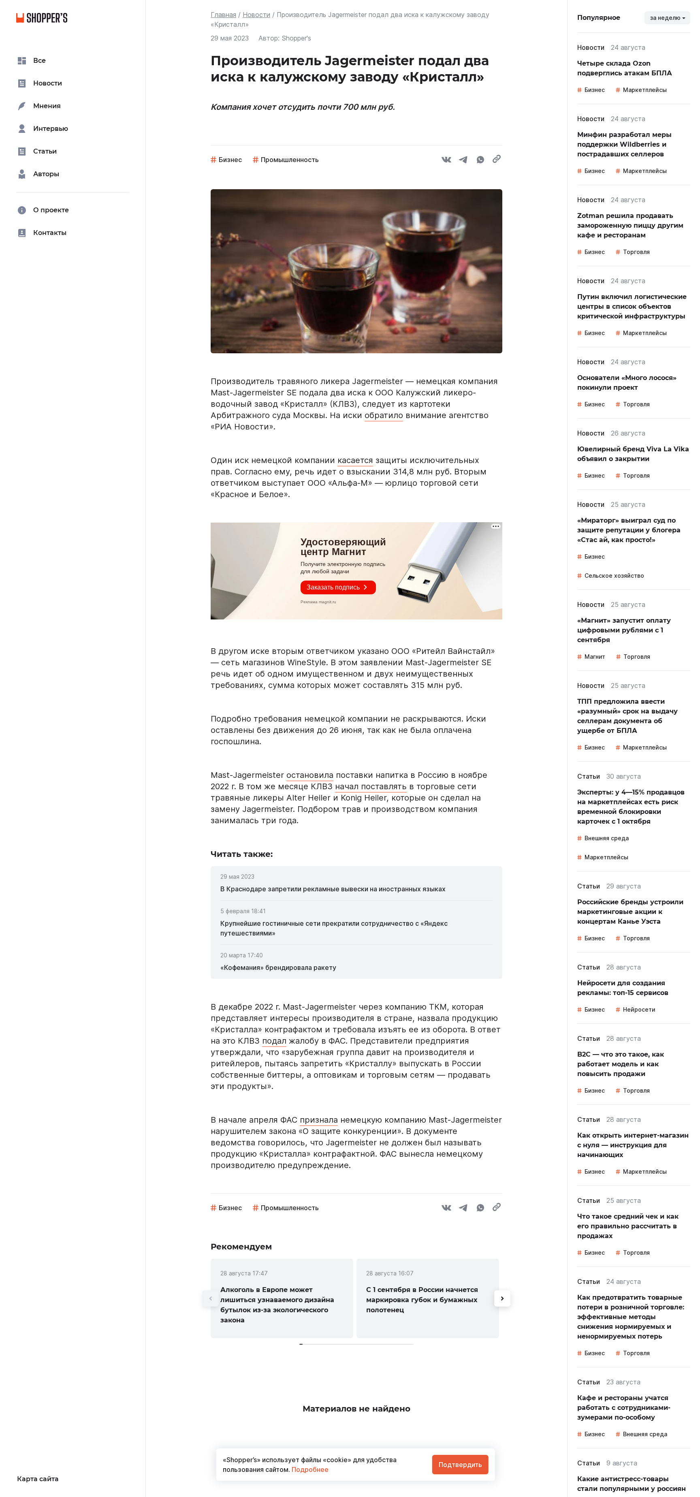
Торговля (636, 251)
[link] (356, 889)
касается (355, 460)
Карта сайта (38, 1479)
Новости (256, 15)
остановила (309, 775)
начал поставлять (371, 786)
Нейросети (639, 1009)
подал (274, 1041)
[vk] (446, 161)
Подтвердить (460, 1465)
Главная (223, 15)
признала (319, 1120)
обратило (384, 415)
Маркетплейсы (645, 89)
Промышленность (290, 160)
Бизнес (230, 160)
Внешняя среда (607, 838)
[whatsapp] (480, 161)
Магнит (595, 656)
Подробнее (309, 1469)
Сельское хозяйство (614, 575)
